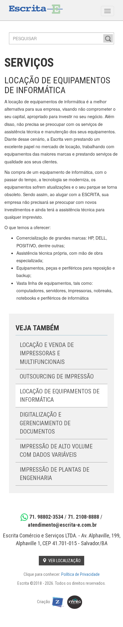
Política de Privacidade (80, 574)
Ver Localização (64, 560)
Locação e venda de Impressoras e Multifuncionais (47, 353)
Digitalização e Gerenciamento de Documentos (45, 423)
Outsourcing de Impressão (57, 376)
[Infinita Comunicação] (75, 602)
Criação (44, 602)
